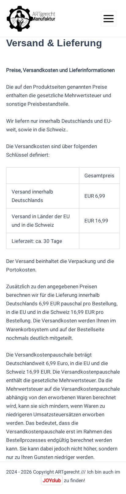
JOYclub (52, 480)
